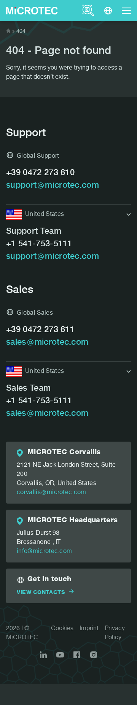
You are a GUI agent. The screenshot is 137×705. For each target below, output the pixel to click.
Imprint (89, 629)
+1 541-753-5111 (39, 244)
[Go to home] (8, 31)
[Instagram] (93, 654)
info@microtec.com (44, 552)
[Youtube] (60, 654)
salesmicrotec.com (47, 343)
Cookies (62, 629)
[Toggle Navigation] (126, 10)
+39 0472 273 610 (40, 173)
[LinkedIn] (43, 654)
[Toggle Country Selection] (108, 10)
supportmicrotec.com (52, 186)
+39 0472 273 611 (40, 330)
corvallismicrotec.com (51, 493)
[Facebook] (76, 654)
